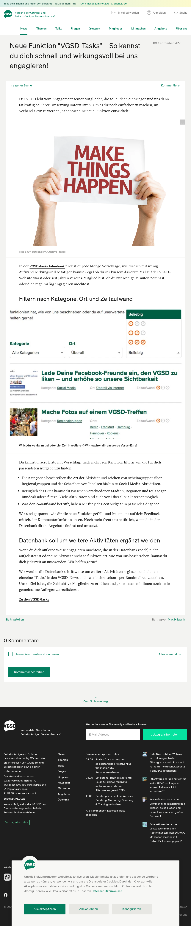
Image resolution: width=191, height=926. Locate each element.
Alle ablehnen (88, 909)
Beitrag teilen (15, 619)
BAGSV (36, 804)
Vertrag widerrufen (16, 822)
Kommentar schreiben (29, 672)
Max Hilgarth (176, 619)
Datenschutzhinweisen (107, 891)
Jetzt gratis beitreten (165, 734)
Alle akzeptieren (45, 909)
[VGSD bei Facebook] (5, 896)
